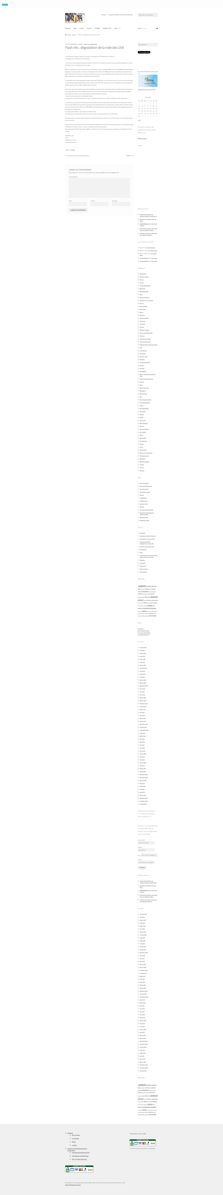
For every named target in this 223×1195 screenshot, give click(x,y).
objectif (148, 602)
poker (150, 605)
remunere (146, 608)
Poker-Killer (143, 438)
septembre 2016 (144, 730)
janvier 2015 (143, 754)
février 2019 (143, 680)
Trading (142, 464)
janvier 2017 (143, 721)
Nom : (139, 855)
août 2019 (142, 671)
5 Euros (142, 280)
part (139, 605)
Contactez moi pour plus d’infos (146, 89)
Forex (141, 385)
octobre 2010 (143, 804)
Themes (142, 507)
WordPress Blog (144, 517)
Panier (74, 1142)
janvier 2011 (143, 795)
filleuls (143, 597)
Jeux (141, 397)
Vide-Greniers (143, 572)
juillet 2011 (143, 786)
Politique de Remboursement (81, 1152)
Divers (116, 28)
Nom (71, 201)
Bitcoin (142, 303)
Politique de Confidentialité (80, 1156)
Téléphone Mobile (144, 462)
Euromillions (143, 371)
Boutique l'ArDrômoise (146, 486)
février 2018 (143, 697)
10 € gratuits (143, 274)
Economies (143, 353)
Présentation (143, 441)
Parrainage (154, 258)
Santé (141, 447)
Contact (89, 28)
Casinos (142, 327)
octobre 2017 (143, 706)
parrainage (154, 603)
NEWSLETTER (107, 28)
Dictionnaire (143, 549)
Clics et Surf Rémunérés (146, 333)
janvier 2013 (143, 762)
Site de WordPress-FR (143, 635)
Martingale (143, 411)
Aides (141, 294)
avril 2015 (142, 748)
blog (139, 589)
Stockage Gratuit (144, 456)
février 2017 (143, 718)
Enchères (142, 359)
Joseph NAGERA (144, 258)
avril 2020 (142, 662)
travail (154, 613)
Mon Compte (76, 1135)
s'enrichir (140, 611)
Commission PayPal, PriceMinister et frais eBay (147, 542)
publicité (140, 608)
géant (145, 600)
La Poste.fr (143, 563)
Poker (141, 435)
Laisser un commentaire (90, 44)
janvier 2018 (143, 700)
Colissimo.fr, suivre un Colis (147, 539)
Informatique (143, 394)
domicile (152, 594)
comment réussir (152, 591)
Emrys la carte (143, 356)
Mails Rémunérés (144, 408)
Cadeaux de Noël (144, 318)
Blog (75, 28)
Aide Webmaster (144, 291)
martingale (154, 600)
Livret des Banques (145, 402)
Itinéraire (142, 560)
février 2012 (143, 768)
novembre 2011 (144, 777)
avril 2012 (142, 765)
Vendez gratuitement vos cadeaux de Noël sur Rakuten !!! (148, 215)
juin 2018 (142, 692)
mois (145, 603)
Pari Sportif (143, 432)
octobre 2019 (143, 668)
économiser (153, 616)
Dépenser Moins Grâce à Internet (148, 345)
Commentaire (73, 177)
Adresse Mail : (142, 840)
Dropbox (140, 597)
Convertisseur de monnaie (147, 546)
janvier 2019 (143, 683)
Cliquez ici (5, 5)
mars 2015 (142, 751)
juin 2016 (142, 739)
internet (148, 600)
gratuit (140, 600)
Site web (114, 201)
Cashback (142, 324)
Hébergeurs (143, 391)
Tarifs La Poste (144, 569)
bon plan (142, 589)
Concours (142, 336)
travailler (140, 615)
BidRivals (129, 156)
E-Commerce (143, 350)
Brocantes (142, 533)
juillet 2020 (143, 659)
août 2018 (142, 689)
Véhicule (142, 470)
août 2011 (142, 783)
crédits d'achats (146, 593)
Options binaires (144, 429)
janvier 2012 (143, 771)
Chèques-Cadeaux (144, 330)
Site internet (143, 450)
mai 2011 (142, 789)
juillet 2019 (143, 674)
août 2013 (142, 757)
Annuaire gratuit (144, 483)
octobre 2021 (143, 647)
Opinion (142, 426)
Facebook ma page (145, 492)
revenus (153, 608)
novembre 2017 (144, 703)
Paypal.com (143, 566)
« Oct (139, 120)
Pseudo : (140, 859)
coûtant (140, 594)
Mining (141, 417)
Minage (142, 414)
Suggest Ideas (143, 501)
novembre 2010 (144, 801)
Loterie (141, 405)
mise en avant (140, 602)
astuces (154, 586)
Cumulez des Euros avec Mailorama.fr (78, 156)
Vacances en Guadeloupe (146, 510)
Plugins (142, 495)
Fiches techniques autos (146, 379)
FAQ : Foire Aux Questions (79, 1159)
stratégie (146, 613)
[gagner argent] (148, 139)
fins (146, 597)
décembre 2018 (144, 686)
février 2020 (143, 665)
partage (141, 605)
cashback (153, 589)
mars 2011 (142, 792)
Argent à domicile (144, 297)
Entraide (142, 368)
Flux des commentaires (144, 633)
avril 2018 (142, 695)
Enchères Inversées (145, 362)
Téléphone (142, 459)
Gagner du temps (144, 388)
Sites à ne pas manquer (146, 453)
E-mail (92, 201)
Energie (142, 365)
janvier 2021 (143, 653)
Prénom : (140, 847)
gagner (154, 596)
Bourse (74, 35)
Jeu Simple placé (150, 247)
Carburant (142, 321)
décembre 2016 (144, 724)
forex (149, 597)
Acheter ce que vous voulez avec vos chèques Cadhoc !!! (148, 234)
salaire (144, 611)
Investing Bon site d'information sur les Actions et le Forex (148, 556)
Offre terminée (143, 423)
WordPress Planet (144, 520)
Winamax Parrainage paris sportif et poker (147, 513)
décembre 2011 (144, 774)
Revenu (142, 444)
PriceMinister (143, 498)
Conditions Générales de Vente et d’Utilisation (121, 15)
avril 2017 (142, 712)
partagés (145, 605)
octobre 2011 (143, 780)
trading (151, 613)
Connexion (140, 629)
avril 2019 (142, 677)
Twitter (142, 467)
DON (141, 348)
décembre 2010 (144, 798)
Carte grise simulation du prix (148, 536)
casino (139, 591)
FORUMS (97, 28)
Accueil (82, 28)
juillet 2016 (143, 736)
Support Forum (144, 504)
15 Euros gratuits (144, 277)
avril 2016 (142, 742)
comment (145, 591)
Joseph (80, 44)
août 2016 (142, 733)
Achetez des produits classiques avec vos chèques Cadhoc (148, 229)
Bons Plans (143, 309)
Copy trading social (145, 342)
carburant (147, 589)
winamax (147, 615)
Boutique (103, 15)
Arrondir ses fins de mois (146, 300)
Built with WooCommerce (73, 1185)
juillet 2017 (143, 709)
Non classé (143, 420)
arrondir (148, 586)
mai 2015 (142, 745)
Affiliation (142, 288)
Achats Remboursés (145, 285)
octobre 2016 (143, 727)
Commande (75, 1138)
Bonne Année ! (143, 306)
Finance (142, 382)
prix (154, 605)
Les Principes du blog (145, 399)
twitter (143, 615)
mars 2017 (142, 715)
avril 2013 (142, 760)
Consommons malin (145, 339)
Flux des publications (143, 631)
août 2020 (142, 656)
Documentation (144, 489)
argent (142, 585)
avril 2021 (142, 650)
